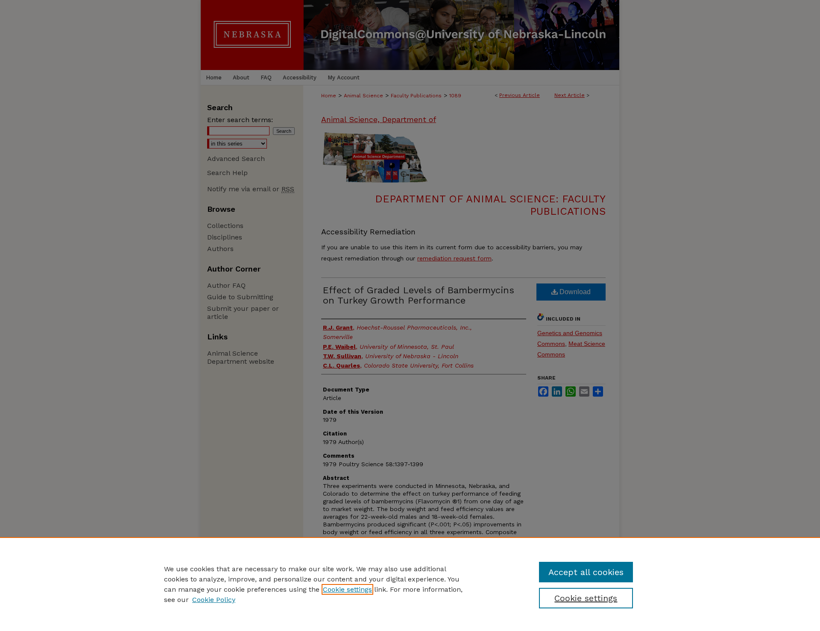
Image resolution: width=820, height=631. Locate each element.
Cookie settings (347, 589)
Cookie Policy (213, 600)
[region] (410, 584)
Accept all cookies (586, 572)
